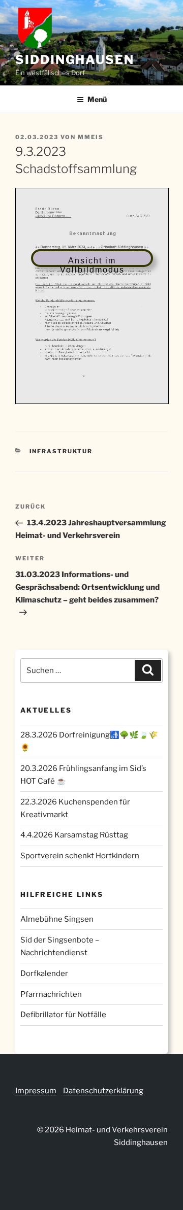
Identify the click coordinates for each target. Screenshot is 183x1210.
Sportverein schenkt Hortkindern (79, 855)
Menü (97, 99)
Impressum (35, 1090)
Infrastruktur (61, 451)
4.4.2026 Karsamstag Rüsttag (74, 834)
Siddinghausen (74, 59)
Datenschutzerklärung (103, 1090)
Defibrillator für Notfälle (63, 1014)
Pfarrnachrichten (51, 994)
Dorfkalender (44, 973)
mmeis (91, 137)
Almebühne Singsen (57, 919)
